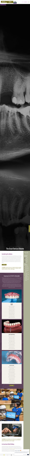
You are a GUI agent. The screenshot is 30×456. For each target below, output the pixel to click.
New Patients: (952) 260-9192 (4, 1)
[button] (4, 264)
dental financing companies (12, 448)
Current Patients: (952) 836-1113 (10, 2)
